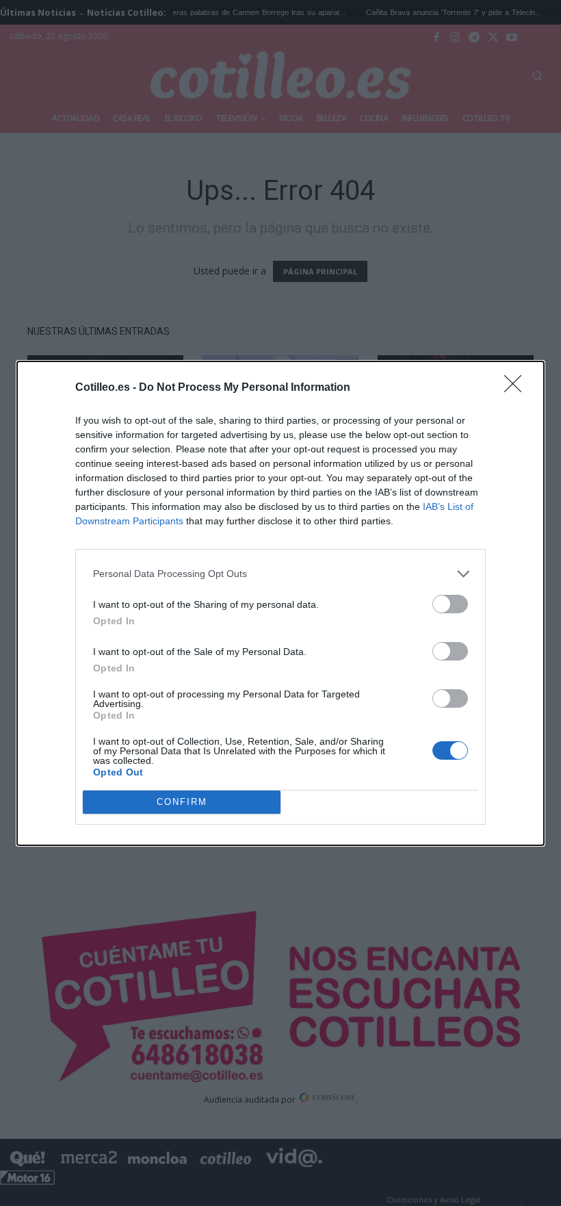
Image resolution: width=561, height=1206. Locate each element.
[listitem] (280, 574)
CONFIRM (182, 802)
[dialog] (280, 603)
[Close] (517, 388)
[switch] (450, 604)
